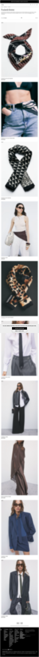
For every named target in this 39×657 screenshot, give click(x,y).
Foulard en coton (4, 257)
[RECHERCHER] (30, 4)
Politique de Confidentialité (22, 634)
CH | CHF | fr (28, 636)
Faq (9, 646)
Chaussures (6, 634)
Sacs (4, 633)
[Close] (37, 1)
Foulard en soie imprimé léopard (7, 317)
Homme (5, 637)
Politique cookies (21, 633)
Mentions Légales (21, 636)
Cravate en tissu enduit (5, 377)
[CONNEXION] (32, 4)
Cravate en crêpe (4, 556)
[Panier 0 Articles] (37, 4)
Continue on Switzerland (19, 328)
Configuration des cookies (22, 638)
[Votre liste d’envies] (34, 4)
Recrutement (17, 637)
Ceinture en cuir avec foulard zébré (8, 138)
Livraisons (11, 636)
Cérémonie (6, 636)
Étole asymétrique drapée (6, 496)
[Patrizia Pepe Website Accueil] (3, 5)
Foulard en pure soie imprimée (7, 78)
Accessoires (6, 635)
